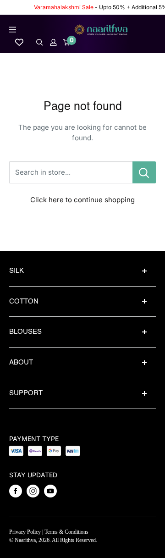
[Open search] (39, 42)
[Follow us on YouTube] (50, 491)
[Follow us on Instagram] (33, 491)
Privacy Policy (25, 532)
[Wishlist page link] (19, 42)
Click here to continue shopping (82, 199)
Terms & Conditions (66, 532)
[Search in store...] (144, 172)
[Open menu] (12, 29)
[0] (67, 42)
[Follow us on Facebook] (15, 491)
